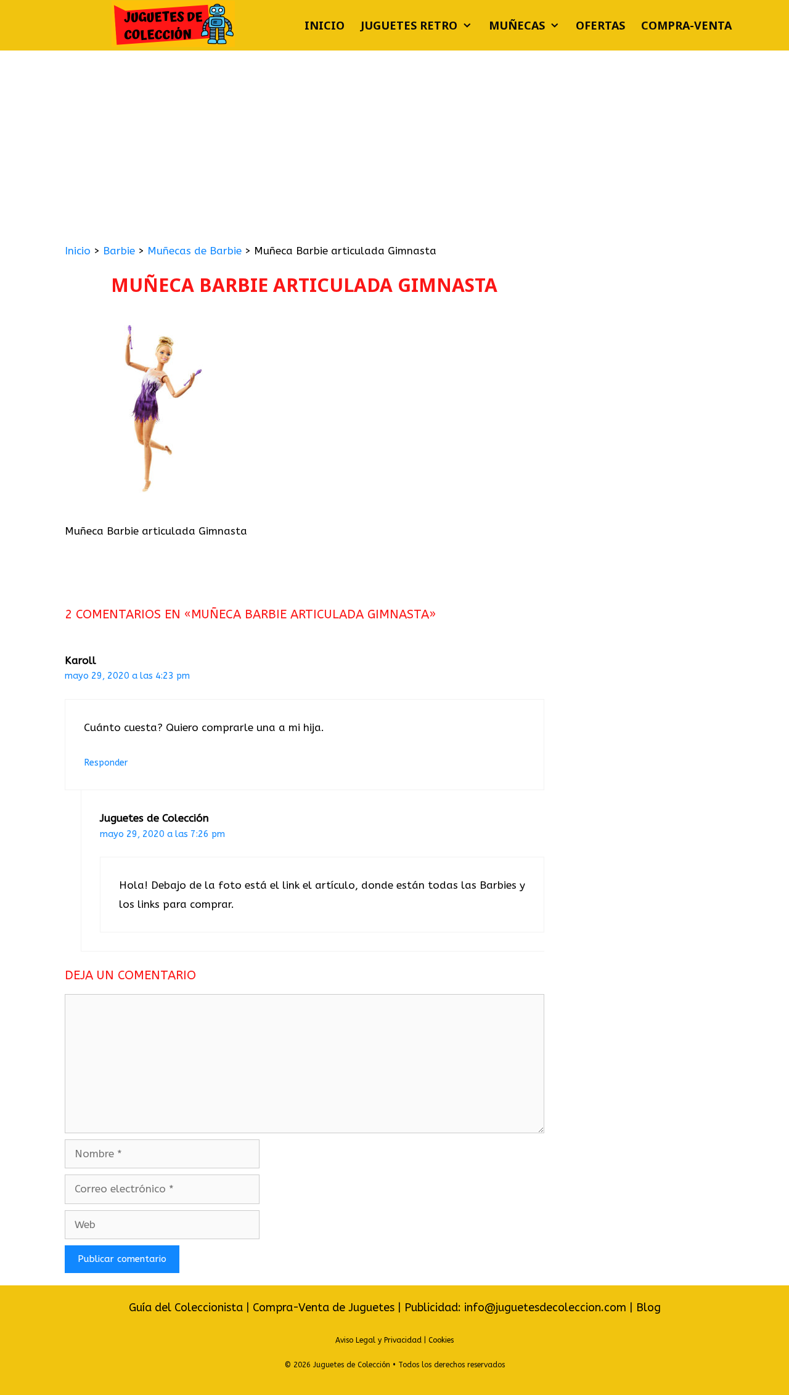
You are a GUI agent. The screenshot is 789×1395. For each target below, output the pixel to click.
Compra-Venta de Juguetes (323, 1307)
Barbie (119, 251)
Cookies (441, 1340)
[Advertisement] (394, 143)
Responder (106, 763)
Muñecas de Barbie (194, 251)
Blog (648, 1307)
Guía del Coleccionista (186, 1307)
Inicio (325, 25)
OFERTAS (600, 25)
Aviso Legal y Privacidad (378, 1340)
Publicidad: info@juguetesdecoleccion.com (516, 1307)
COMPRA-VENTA (686, 25)
